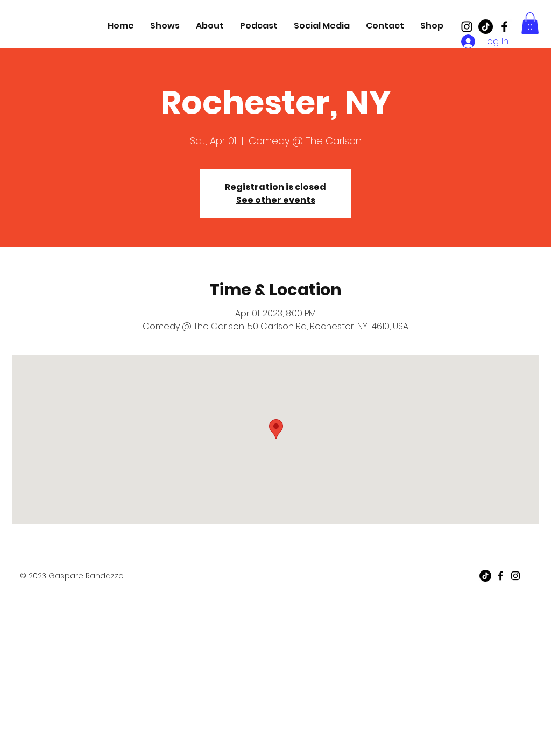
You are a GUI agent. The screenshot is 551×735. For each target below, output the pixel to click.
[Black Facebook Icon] (504, 26)
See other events (275, 200)
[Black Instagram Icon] (467, 26)
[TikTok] (485, 26)
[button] (530, 23)
